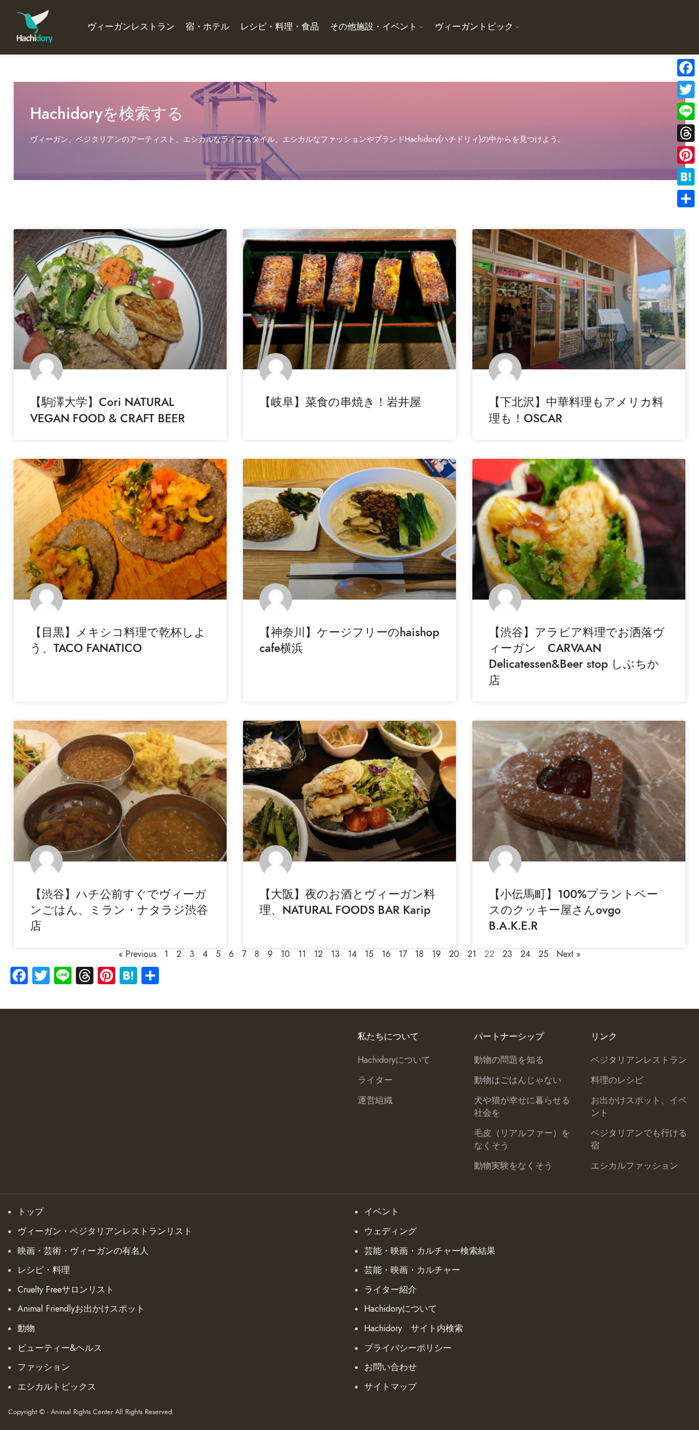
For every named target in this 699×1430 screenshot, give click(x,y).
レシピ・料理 (43, 1270)
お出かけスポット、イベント (639, 1106)
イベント (381, 1212)
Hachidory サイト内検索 (413, 1329)
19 (436, 954)
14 (352, 954)
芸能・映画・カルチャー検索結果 (429, 1251)
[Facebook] (686, 68)
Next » (568, 954)
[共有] (686, 199)
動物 (26, 1329)
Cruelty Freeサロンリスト (65, 1290)
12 (318, 954)
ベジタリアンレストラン (639, 1060)
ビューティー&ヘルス (59, 1348)
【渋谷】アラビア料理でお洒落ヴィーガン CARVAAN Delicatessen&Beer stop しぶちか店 (577, 656)
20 (454, 954)
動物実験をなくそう (513, 1166)
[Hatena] (686, 177)
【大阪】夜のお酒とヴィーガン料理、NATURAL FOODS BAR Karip (347, 902)
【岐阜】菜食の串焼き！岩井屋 (340, 402)
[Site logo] (34, 27)
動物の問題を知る (509, 1060)
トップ (30, 1212)
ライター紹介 (390, 1290)
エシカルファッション (634, 1166)
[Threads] (686, 133)
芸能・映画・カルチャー (412, 1270)
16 (386, 954)
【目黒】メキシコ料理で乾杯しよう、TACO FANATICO (118, 640)
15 (369, 954)
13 (335, 954)
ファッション (43, 1367)
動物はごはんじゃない (517, 1080)
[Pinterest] (686, 155)
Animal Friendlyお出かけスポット (81, 1309)
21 (471, 954)
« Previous (137, 954)
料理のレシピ (617, 1080)
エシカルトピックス (56, 1387)
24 (525, 954)
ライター (375, 1080)
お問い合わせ (390, 1367)
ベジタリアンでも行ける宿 (639, 1139)
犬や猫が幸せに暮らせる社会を (522, 1106)
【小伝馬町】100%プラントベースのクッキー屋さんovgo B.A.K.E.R (573, 910)
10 (285, 954)
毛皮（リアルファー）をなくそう (522, 1139)
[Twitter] (686, 89)
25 (543, 954)
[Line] (686, 111)
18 (419, 954)
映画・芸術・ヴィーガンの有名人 (83, 1251)
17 (403, 954)
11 (302, 954)
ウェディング (390, 1231)
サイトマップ (390, 1387)
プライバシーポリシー (408, 1348)
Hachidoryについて (394, 1060)
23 (507, 954)
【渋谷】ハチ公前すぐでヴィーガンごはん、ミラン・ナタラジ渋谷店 (119, 910)
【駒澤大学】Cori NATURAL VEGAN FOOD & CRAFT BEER (107, 410)
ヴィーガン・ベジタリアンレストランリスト (104, 1231)
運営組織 (375, 1100)
